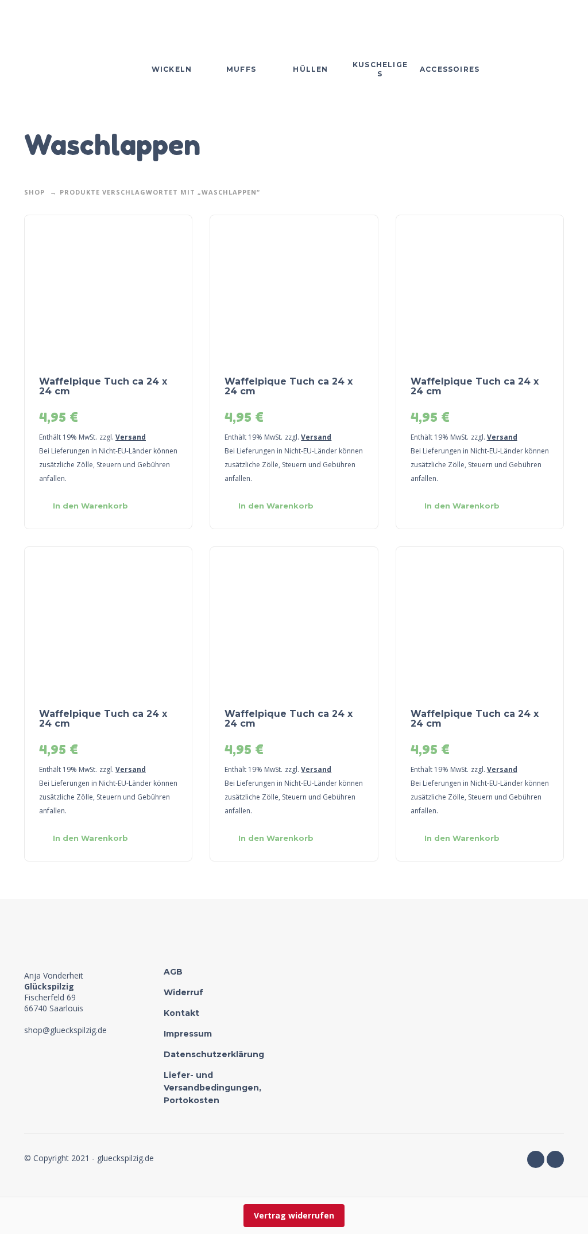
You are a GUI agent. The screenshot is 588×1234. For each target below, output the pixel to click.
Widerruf (183, 992)
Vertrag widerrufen (294, 1215)
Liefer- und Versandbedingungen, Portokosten (212, 1087)
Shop (34, 192)
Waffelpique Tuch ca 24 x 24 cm (103, 386)
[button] (87, 506)
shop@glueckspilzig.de (65, 1030)
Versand (130, 437)
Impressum (188, 1034)
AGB (173, 972)
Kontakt (181, 1013)
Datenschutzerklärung (214, 1054)
